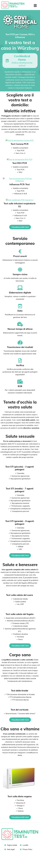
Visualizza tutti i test (20, 227)
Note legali (11, 849)
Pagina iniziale (12, 845)
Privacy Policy (27, 849)
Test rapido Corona (14, 5)
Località (25, 845)
